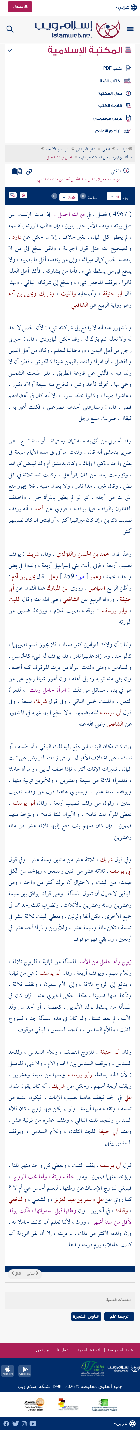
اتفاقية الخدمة (88, 1350)
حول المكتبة (110, 93)
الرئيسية (122, 150)
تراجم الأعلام (107, 131)
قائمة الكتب (110, 106)
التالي (17, 1274)
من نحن (42, 1350)
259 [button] (72, 197)
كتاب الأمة (110, 81)
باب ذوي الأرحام (57, 150)
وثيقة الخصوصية (120, 1350)
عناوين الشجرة (86, 1316)
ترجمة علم (119, 1316)
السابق (31, 1274)
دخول (18, 6)
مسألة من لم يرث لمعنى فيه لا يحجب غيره (105, 158)
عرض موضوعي (107, 118)
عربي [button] (123, 7)
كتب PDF (112, 68)
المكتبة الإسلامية (85, 50)
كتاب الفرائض (86, 150)
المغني (106, 150)
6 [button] (117, 196)
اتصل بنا (63, 1350)
